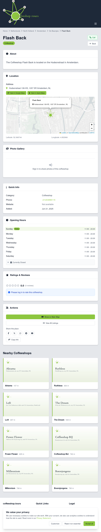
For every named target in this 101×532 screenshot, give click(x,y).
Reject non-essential (72, 523)
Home (5, 31)
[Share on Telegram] (26, 333)
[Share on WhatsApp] (20, 333)
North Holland (28, 31)
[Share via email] (32, 333)
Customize (55, 523)
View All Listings (52, 323)
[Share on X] (14, 333)
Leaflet (63, 133)
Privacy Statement (44, 518)
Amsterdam (41, 31)
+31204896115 (48, 199)
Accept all (89, 523)
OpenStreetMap (73, 133)
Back (94, 43)
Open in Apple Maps (38, 93)
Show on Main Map (51, 317)
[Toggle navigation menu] (95, 23)
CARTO (91, 133)
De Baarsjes (54, 31)
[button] (50, 113)
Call (93, 37)
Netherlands (15, 31)
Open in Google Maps (17, 93)
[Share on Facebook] (8, 333)
